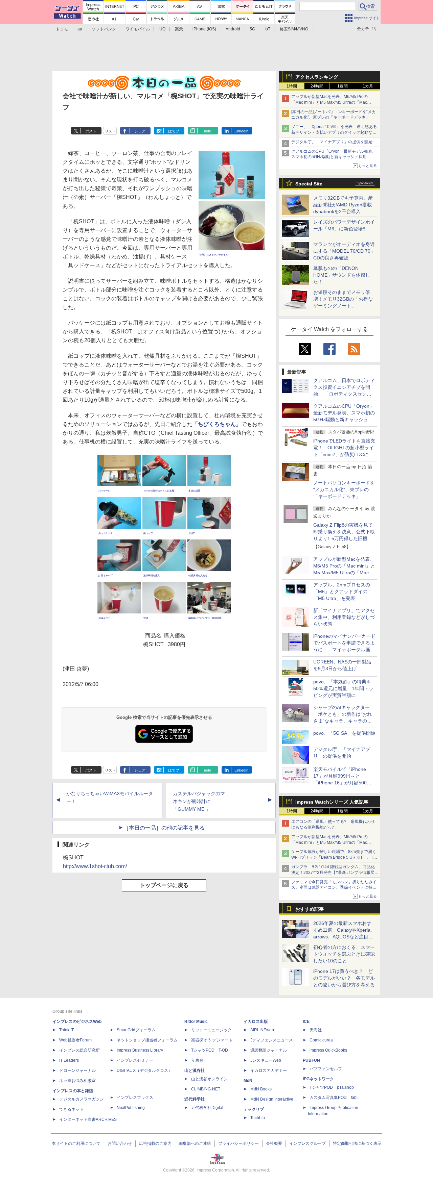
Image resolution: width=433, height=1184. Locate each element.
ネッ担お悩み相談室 (77, 1080)
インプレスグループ (307, 1143)
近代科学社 (194, 1099)
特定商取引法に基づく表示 (357, 1143)
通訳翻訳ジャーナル (268, 1050)
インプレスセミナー (135, 1060)
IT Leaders (69, 1060)
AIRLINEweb (262, 1030)
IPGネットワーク (318, 1079)
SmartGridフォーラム (136, 1030)
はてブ (173, 131)
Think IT (66, 1030)
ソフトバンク (104, 29)
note (207, 131)
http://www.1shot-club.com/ (95, 866)
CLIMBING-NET (205, 1089)
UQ (162, 29)
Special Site (308, 183)
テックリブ (254, 1109)
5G (252, 29)
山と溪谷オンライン (209, 1079)
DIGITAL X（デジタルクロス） (144, 1070)
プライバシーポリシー (238, 1143)
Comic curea (321, 1040)
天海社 (316, 1030)
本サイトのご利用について (76, 1143)
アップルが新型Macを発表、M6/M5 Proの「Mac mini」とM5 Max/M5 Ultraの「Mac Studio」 (329, 102)
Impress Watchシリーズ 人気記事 (331, 802)
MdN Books (261, 1089)
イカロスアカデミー (268, 1070)
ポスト (90, 131)
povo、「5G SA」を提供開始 (344, 733)
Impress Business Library (140, 1050)
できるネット (71, 1109)
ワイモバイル (138, 29)
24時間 (317, 86)
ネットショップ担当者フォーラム (147, 1040)
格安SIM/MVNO (294, 29)
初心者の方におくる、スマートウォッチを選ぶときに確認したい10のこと (344, 953)
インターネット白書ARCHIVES (88, 1119)
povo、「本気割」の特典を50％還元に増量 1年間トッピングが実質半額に (343, 688)
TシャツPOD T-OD (209, 1050)
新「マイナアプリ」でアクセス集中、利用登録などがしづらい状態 (344, 617)
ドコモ (62, 29)
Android (233, 29)
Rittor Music (196, 1021)
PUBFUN (311, 1060)
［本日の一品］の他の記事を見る (164, 828)
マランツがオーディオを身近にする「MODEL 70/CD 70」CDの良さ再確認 (344, 251)
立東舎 (197, 1060)
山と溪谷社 (194, 1070)
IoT (267, 29)
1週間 (342, 86)
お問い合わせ (120, 1143)
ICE (306, 1021)
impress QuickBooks (328, 1050)
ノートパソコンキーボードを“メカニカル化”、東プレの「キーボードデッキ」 (344, 489)
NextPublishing (131, 1107)
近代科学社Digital (207, 1107)
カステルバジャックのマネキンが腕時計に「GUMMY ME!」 (199, 801)
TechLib (257, 1117)
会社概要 (274, 1143)
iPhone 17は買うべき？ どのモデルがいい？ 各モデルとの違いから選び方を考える (344, 977)
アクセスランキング (316, 77)
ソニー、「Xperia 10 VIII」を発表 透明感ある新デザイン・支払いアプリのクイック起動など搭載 (334, 132)
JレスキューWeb (265, 1060)
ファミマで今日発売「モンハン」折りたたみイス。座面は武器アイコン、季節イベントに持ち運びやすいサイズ (334, 888)
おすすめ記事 (309, 909)
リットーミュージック (211, 1030)
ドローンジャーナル (77, 1070)
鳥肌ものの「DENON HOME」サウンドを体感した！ (341, 275)
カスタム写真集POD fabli (334, 1097)
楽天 (179, 29)
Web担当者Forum (75, 1040)
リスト (110, 131)
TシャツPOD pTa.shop (332, 1087)
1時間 (292, 86)
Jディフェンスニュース (271, 1040)
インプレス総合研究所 (79, 1050)
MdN (248, 1080)
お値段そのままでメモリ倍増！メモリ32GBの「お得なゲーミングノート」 (343, 298)
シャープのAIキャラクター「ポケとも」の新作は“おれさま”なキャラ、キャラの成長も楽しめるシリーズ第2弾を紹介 (343, 721)
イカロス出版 (256, 1021)
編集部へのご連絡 (195, 1143)
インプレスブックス (135, 1097)
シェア (139, 131)
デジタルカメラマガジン (81, 1099)
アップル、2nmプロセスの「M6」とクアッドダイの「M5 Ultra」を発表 (341, 591)
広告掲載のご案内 (155, 1143)
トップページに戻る (164, 885)
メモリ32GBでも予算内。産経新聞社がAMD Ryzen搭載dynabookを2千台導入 (343, 204)
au (79, 29)
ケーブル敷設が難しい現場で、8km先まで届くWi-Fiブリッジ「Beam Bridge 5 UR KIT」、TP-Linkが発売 (334, 857)
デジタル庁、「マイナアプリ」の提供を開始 (331, 142)
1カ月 (368, 86)
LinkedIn (241, 131)
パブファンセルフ (326, 1068)
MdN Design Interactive (271, 1099)
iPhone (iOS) (204, 29)
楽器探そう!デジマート (212, 1040)
